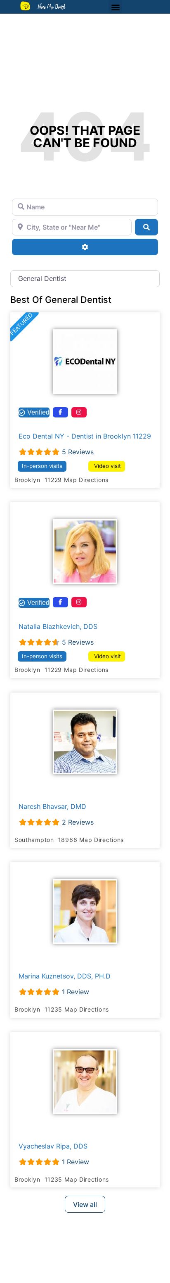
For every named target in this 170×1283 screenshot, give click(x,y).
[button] (115, 7)
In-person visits (42, 466)
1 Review (75, 992)
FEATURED (21, 323)
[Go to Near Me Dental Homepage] (25, 6)
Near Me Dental (51, 7)
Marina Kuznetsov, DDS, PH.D (65, 976)
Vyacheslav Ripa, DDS (53, 1146)
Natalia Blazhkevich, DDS (58, 626)
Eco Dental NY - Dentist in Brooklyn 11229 (85, 436)
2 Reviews (78, 822)
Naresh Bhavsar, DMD (52, 806)
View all (85, 1204)
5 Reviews (78, 452)
